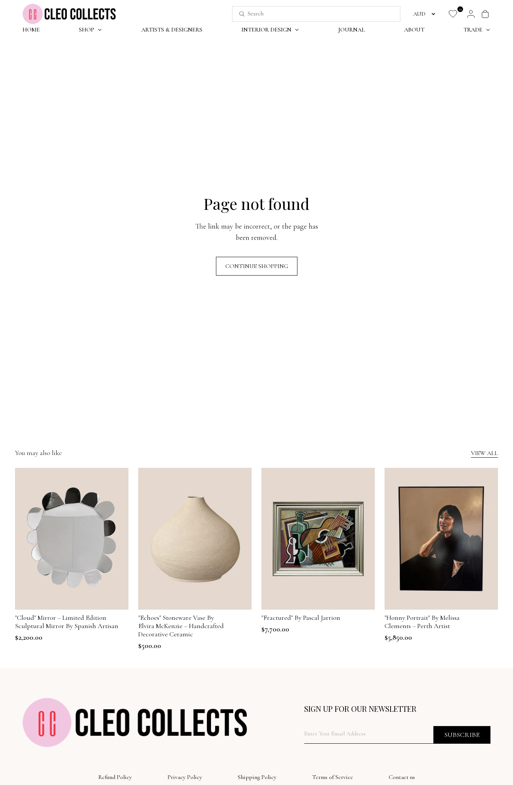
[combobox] (307, 14)
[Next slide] (117, 538)
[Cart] (485, 14)
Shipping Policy (257, 777)
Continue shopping (256, 266)
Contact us (402, 777)
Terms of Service (332, 777)
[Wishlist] (453, 14)
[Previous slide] (26, 538)
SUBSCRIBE (462, 735)
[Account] (471, 14)
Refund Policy (115, 777)
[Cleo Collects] (69, 14)
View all (484, 453)
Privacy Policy (184, 777)
